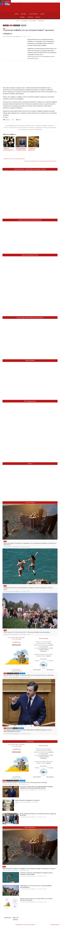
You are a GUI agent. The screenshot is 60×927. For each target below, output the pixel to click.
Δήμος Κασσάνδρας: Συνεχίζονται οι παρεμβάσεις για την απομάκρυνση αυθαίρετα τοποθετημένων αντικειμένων (30, 543)
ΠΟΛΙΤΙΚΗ (37, 17)
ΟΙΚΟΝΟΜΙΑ (16, 25)
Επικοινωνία (41, 20)
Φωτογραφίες (32, 20)
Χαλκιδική (16, 673)
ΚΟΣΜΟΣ (22, 17)
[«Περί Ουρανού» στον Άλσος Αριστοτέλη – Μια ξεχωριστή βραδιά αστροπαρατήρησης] (30, 610)
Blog (18, 20)
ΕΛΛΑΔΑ (42, 13)
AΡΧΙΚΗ (16, 13)
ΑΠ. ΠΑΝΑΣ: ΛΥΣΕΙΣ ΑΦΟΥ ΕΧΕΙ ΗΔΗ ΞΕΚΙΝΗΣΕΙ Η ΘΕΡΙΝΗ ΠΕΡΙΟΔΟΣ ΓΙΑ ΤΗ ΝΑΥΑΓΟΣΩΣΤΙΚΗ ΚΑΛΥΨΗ (27, 730)
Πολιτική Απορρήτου (54, 924)
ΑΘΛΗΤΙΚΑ (30, 17)
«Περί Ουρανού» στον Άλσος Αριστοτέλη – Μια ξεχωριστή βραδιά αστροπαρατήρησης (27, 632)
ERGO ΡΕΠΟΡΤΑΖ (33, 13)
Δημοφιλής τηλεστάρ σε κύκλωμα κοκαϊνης (14, 158)
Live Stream (24, 20)
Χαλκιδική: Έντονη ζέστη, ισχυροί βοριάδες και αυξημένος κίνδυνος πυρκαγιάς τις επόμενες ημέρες (28, 588)
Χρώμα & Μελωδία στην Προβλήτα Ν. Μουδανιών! (27, 800)
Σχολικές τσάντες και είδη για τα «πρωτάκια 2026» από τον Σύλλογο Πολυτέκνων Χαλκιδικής (29, 675)
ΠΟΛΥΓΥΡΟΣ (10, 673)
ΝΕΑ (11, 25)
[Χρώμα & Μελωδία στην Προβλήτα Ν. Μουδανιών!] (8, 805)
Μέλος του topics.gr (15, 918)
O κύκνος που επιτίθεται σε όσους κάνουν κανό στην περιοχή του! (40, 161)
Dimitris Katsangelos (30, 924)
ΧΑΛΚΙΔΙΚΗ (23, 13)
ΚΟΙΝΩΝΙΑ (5, 25)
